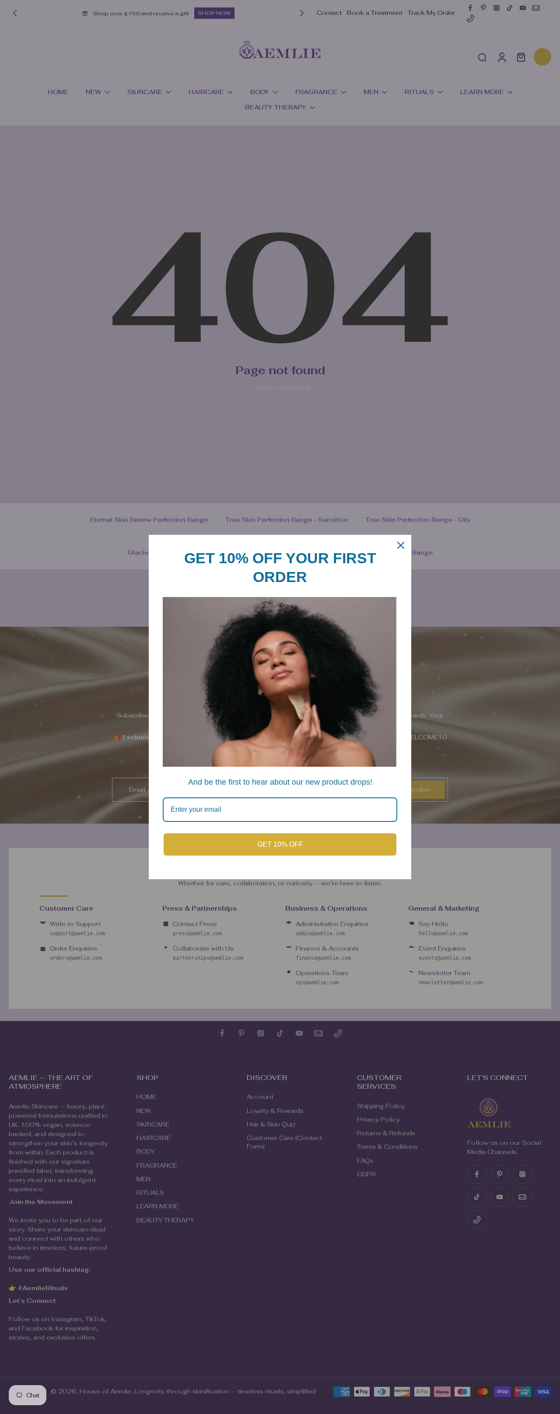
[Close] (400, 545)
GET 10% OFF (280, 844)
